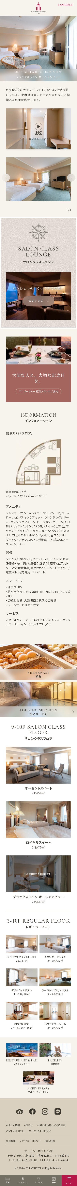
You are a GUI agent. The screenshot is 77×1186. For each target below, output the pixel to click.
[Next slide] (71, 178)
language (65, 4)
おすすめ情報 (13, 1125)
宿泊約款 (50, 1140)
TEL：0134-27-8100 (23, 1160)
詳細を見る (36, 301)
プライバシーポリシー (30, 1140)
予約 (54, 1182)
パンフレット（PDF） (15, 1131)
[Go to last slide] (6, 178)
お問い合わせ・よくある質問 (51, 1125)
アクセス (38, 1182)
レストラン (23, 1182)
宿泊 (8, 1182)
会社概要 (10, 1140)
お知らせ (28, 1125)
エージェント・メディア (40, 1131)
